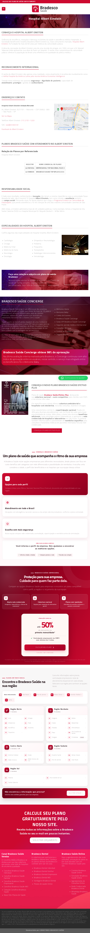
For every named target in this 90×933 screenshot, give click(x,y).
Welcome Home (62, 309)
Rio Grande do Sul (66, 778)
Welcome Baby (62, 312)
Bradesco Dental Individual (44, 868)
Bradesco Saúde (18, 311)
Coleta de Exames (63, 316)
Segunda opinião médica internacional (71, 325)
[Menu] (3, 9)
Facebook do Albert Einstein (13, 129)
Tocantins (13, 733)
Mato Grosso (13, 760)
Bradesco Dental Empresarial (45, 874)
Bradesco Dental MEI (42, 878)
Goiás (33, 755)
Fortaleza (77, 737)
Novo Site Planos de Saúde (15, 895)
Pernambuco (77, 728)
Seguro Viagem (62, 334)
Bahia (10, 700)
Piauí (57, 733)
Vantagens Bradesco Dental (45, 881)
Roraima (33, 728)
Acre (13, 718)
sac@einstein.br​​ (12, 125)
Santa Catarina (24, 783)
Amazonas (13, 723)
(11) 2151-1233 (27, 120)
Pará (33, 723)
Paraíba (57, 728)
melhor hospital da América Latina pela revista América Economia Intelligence (34, 76)
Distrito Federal (75, 695)
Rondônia (13, 728)
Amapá (33, 718)
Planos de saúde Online (43, 884)
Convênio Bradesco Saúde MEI (16, 887)
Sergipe (57, 737)
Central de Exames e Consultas (68, 331)
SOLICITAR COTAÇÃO (76, 793)
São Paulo (25, 695)
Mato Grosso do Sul (33, 760)
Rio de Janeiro (41, 695)
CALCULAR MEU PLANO (43, 647)
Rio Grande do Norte (77, 732)
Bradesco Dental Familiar (44, 871)
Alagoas (57, 718)
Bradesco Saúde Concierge (67, 319)
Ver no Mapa (7, 116)
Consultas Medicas (63, 328)
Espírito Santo (57, 755)
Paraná (24, 778)
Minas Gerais (57, 695)
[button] (73, 378)
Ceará (57, 723)
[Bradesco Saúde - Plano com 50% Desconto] (45, 9)
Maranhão (77, 723)
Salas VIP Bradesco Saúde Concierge (71, 322)
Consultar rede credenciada (45, 652)
